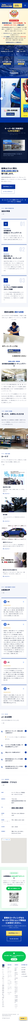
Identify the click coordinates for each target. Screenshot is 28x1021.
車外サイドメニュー (16, 983)
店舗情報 (23, 972)
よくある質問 (24, 976)
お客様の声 (23, 974)
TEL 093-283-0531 (14, 938)
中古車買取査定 (16, 1001)
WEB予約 (23, 967)
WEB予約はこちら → (8, 186)
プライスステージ (16, 1006)
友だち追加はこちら (15, 888)
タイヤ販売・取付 (16, 969)
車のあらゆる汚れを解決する (16, 990)
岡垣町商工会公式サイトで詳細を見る (13, 42)
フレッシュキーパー (9, 976)
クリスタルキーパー (9, 988)
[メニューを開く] (25, 5)
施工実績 (23, 969)
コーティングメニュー (8, 191)
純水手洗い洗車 (16, 974)
